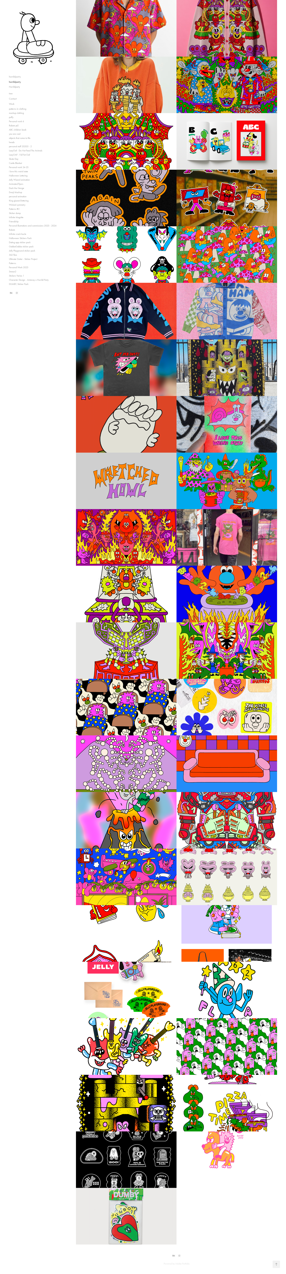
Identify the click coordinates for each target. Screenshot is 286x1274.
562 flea (13, 254)
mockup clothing (16, 113)
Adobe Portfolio (182, 1263)
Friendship (13, 221)
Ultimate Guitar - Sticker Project (23, 259)
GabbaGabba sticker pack (21, 246)
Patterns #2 (14, 209)
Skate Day (13, 158)
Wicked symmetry (17, 204)
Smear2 (12, 271)
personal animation (18, 196)
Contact (13, 98)
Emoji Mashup (15, 192)
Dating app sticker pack (20, 242)
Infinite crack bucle (17, 234)
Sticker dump (15, 213)
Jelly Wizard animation (19, 179)
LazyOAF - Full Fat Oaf (19, 154)
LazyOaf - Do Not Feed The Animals (25, 150)
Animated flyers (16, 184)
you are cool (14, 133)
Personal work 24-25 (18, 167)
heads (12, 142)
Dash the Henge (16, 188)
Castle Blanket (15, 163)
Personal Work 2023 (18, 267)
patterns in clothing (17, 108)
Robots (12, 229)
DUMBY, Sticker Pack (18, 284)
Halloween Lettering (18, 175)
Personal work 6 (16, 121)
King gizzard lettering (18, 200)
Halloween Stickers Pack (20, 238)
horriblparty (15, 76)
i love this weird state (18, 171)
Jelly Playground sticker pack (22, 250)
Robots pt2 (14, 125)
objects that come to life (19, 138)
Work (11, 103)
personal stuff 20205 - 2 (20, 146)
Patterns (12, 263)
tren (11, 93)
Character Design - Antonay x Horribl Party (29, 279)
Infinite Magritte (16, 217)
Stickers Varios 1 (16, 275)
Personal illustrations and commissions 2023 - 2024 (32, 225)
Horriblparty (14, 86)
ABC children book (17, 129)
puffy (11, 117)
